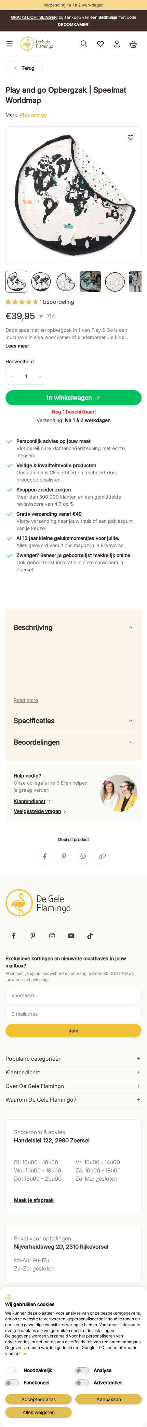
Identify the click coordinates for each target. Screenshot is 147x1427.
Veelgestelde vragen (37, 811)
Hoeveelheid (19, 361)
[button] (8, 44)
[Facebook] (13, 935)
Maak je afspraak (34, 1200)
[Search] (84, 44)
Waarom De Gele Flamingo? (40, 1099)
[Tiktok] (90, 935)
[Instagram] (52, 935)
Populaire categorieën (33, 1058)
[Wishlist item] (130, 137)
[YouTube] (71, 935)
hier (22, 1353)
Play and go (33, 115)
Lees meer (17, 346)
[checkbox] (12, 1370)
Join (73, 1030)
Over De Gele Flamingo (34, 1086)
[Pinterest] (33, 935)
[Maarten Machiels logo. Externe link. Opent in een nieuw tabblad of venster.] (8, 1297)
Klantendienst (29, 801)
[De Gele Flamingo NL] (37, 44)
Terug (28, 68)
